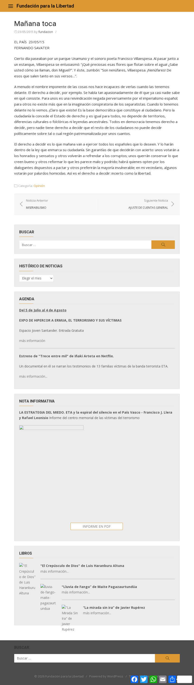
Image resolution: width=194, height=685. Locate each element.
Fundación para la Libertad (45, 6)
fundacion (45, 32)
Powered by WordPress (106, 676)
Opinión (39, 186)
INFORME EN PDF (97, 526)
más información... (33, 376)
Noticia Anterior (37, 204)
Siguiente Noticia (148, 204)
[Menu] (10, 6)
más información (32, 340)
